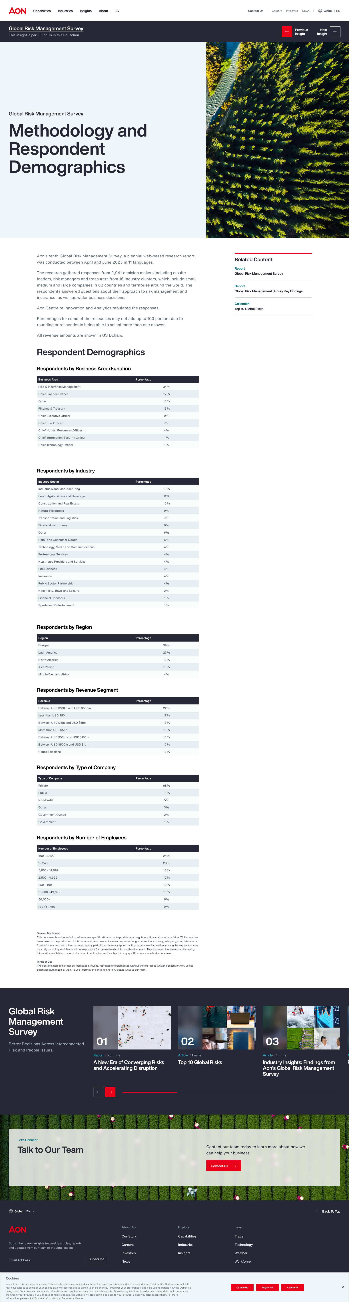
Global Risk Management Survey (46, 28)
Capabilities (42, 10)
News (305, 11)
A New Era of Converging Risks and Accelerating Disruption (128, 1065)
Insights (86, 10)
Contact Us (255, 11)
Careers (277, 11)
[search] (117, 10)
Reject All (267, 1287)
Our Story (129, 1236)
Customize (242, 1287)
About (103, 10)
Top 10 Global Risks (200, 1062)
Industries (65, 10)
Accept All (292, 1287)
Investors (292, 11)
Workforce (243, 1261)
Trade (239, 1236)
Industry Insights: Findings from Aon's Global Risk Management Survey (299, 1068)
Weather (241, 1253)
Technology (244, 1244)
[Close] (343, 1287)
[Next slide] (110, 1092)
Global (332, 11)
